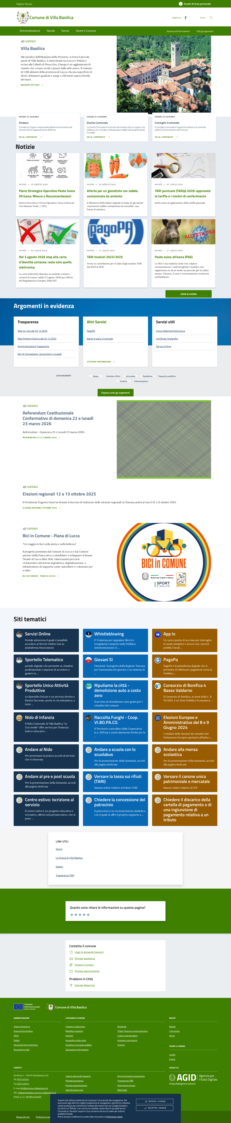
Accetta (157, 1107)
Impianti (69, 1035)
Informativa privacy (126, 1085)
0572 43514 (23, 1083)
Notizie (172, 1026)
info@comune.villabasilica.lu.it (34, 1088)
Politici (17, 1040)
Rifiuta (157, 1101)
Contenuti (30, 41)
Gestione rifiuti (113, 375)
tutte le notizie (189, 294)
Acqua (96, 375)
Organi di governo (22, 1026)
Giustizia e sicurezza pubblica (79, 1045)
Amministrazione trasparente (131, 1076)
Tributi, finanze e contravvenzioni (132, 1031)
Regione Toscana (24, 3)
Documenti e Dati (22, 1049)
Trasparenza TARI (125, 1080)
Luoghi (172, 1054)
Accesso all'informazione (178, 31)
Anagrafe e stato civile (76, 1040)
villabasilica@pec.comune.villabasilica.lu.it (37, 1092)
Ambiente (121, 1026)
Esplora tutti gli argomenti (115, 393)
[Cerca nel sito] (211, 17)
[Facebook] (184, 17)
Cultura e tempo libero (127, 1035)
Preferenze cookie (114, 1116)
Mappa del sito (23, 1117)
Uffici (16, 1035)
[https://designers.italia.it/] (193, 1077)
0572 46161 (23, 1079)
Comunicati (174, 1031)
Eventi (172, 1059)
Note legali (122, 1090)
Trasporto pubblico (167, 375)
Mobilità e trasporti (74, 1031)
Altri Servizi (96, 322)
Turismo (123, 380)
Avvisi (172, 1035)
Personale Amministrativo (26, 1045)
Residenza (147, 375)
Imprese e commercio (127, 1040)
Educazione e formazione (77, 1049)
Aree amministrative (23, 1031)
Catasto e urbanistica (75, 1026)
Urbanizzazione (141, 380)
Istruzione (130, 375)
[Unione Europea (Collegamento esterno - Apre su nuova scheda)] (28, 1007)
